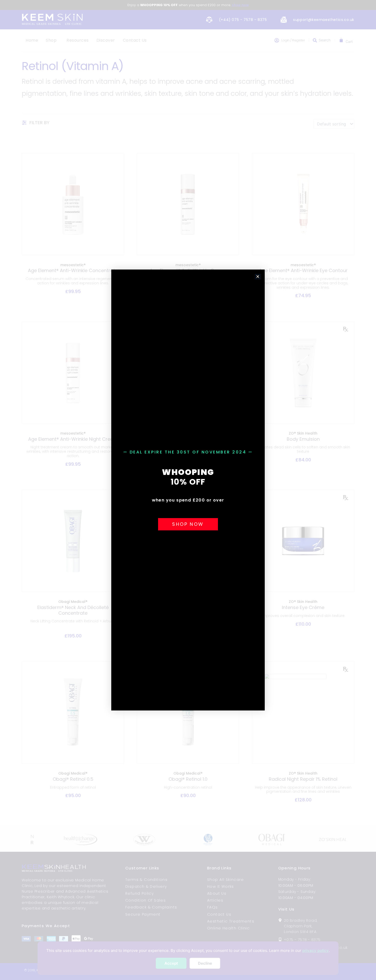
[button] (258, 276)
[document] (188, 490)
